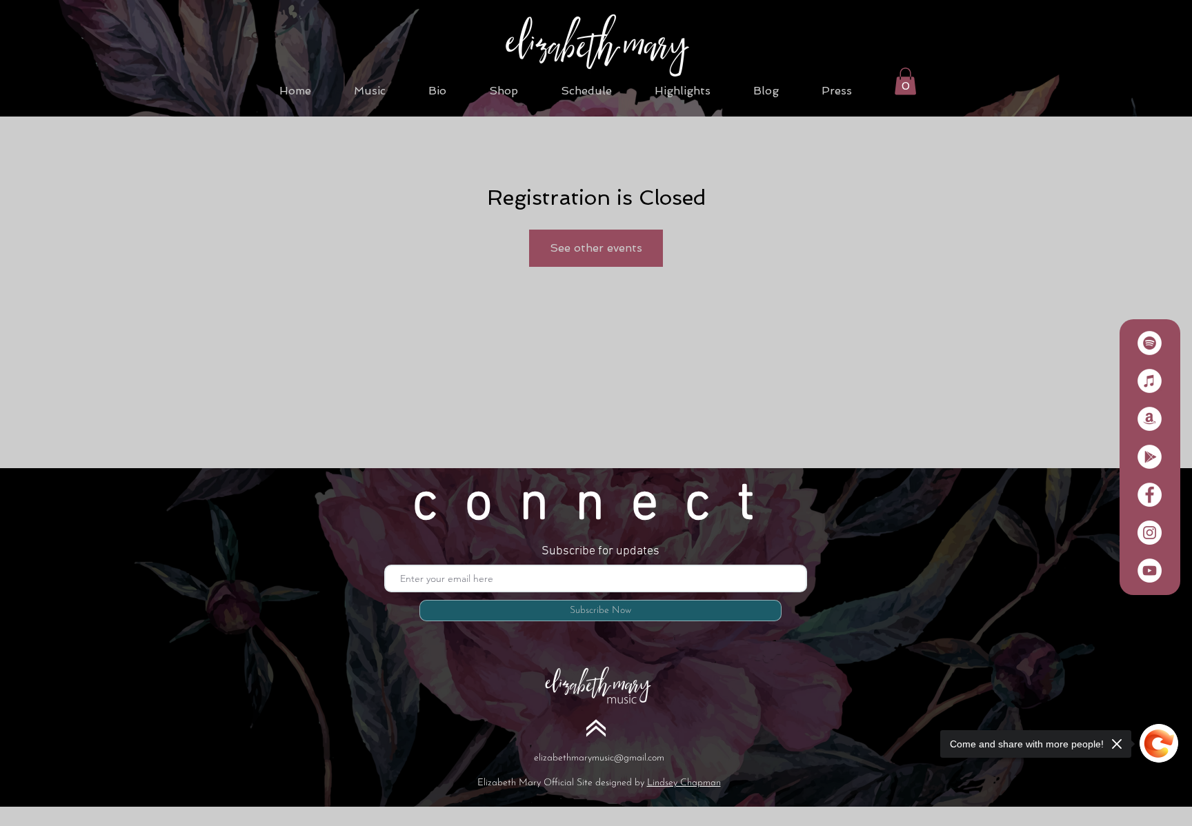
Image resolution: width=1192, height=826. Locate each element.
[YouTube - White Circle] (1150, 570)
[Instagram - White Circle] (1150, 533)
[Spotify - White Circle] (1150, 343)
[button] (905, 81)
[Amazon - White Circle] (1150, 419)
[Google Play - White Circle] (1150, 457)
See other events (596, 247)
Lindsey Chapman (684, 783)
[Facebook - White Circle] (1150, 495)
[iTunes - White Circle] (1150, 381)
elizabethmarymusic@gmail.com (599, 758)
